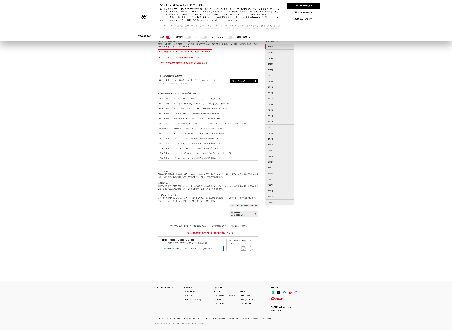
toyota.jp (178, 9)
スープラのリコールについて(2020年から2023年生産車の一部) (197, 143)
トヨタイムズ (188, 296)
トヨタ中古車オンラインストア (224, 296)
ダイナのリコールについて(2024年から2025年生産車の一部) (197, 148)
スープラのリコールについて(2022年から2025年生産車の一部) (197, 99)
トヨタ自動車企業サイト (192, 292)
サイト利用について (173, 318)
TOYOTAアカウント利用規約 (215, 318)
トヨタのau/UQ (245, 304)
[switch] (188, 37)
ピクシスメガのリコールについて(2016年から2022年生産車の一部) (199, 133)
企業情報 (256, 318)
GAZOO (217, 292)
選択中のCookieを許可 (303, 12)
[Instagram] (296, 292)
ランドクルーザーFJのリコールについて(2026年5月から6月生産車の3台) (201, 104)
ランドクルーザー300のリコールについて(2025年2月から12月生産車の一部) (202, 153)
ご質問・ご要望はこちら (241, 241)
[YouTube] (290, 292)
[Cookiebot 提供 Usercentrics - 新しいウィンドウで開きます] (144, 37)
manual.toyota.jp (193, 9)
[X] (279, 292)
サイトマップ (158, 318)
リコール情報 (266, 318)
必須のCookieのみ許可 (303, 19)
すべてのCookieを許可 (303, 6)
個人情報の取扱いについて (193, 318)
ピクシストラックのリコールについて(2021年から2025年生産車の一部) (201, 109)
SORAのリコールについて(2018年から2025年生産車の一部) (196, 138)
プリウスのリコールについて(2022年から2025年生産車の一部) (197, 158)
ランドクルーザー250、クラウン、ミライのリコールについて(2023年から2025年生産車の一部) (210, 123)
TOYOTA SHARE (246, 296)
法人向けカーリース (246, 300)
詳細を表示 (242, 37)
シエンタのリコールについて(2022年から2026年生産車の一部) (197, 118)
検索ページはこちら (238, 81)
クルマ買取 (218, 300)
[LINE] (273, 292)
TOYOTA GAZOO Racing (192, 300)
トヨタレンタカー (220, 304)
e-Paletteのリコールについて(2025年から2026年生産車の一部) (198, 128)
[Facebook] (284, 292)
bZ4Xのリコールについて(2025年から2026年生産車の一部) (196, 114)
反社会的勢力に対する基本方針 (238, 318)
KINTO (242, 292)
